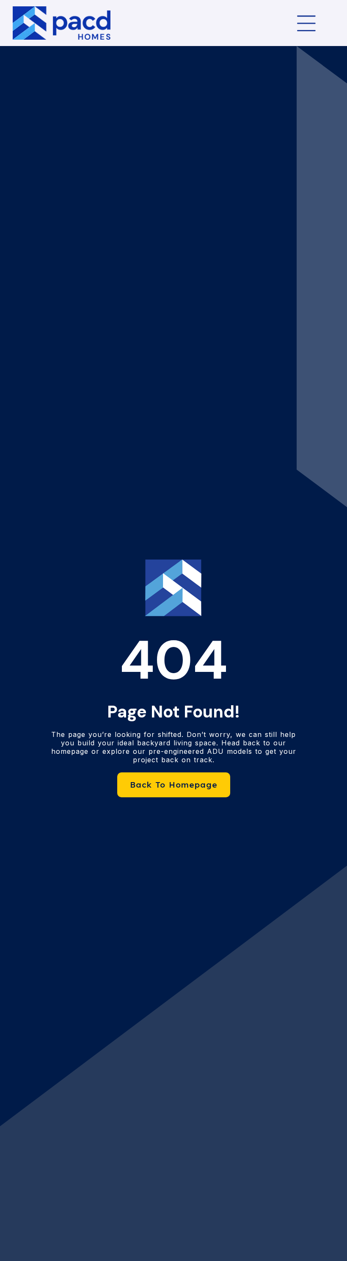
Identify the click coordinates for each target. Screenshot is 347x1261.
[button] (306, 23)
